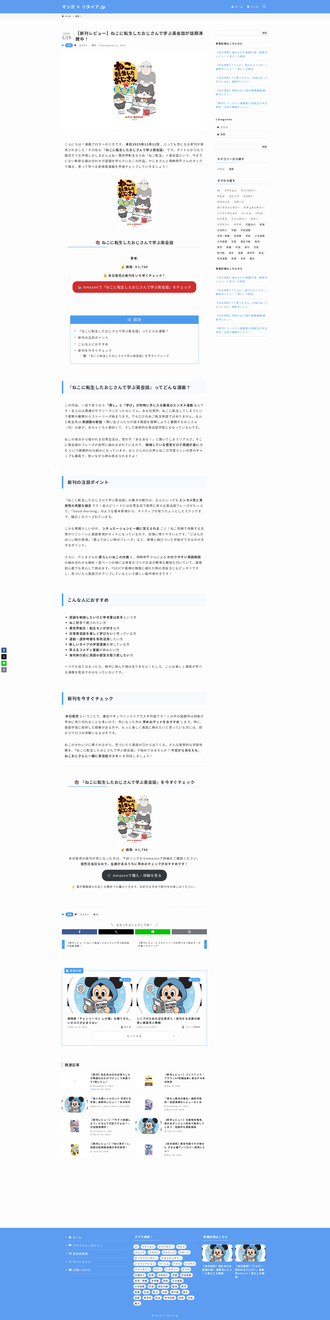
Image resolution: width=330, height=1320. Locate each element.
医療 (262, 224)
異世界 (251, 252)
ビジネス (222, 218)
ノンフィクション (227, 213)
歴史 (231, 252)
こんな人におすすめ (93, 344)
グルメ (221, 196)
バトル (259, 213)
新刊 (94, 45)
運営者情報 (80, 1254)
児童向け (251, 224)
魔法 (252, 258)
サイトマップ (81, 1262)
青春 (233, 258)
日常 (256, 247)
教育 (219, 247)
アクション (230, 190)
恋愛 (233, 241)
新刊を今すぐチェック (95, 350)
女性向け (222, 230)
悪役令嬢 (246, 241)
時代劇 (221, 252)
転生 (261, 252)
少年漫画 (222, 241)
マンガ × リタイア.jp (84, 7)
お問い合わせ (81, 1270)
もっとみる (134, 1036)
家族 (248, 235)
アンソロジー (248, 190)
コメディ (83, 45)
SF (218, 190)
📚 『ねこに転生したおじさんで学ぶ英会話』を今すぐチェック (126, 356)
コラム (224, 127)
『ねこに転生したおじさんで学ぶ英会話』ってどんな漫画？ (123, 331)
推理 (257, 241)
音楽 (243, 258)
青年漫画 (222, 258)
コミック (234, 196)
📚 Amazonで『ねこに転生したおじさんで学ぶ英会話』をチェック (134, 287)
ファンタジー (238, 218)
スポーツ (239, 201)
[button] (79, 931)
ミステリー (223, 224)
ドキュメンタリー (254, 207)
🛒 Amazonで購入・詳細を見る (134, 875)
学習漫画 (246, 230)
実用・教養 (223, 235)
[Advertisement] (165, 1204)
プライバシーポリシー (87, 1245)
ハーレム (246, 213)
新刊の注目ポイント (93, 337)
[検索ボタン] (264, 6)
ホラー (254, 218)
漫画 (69, 45)
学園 (233, 230)
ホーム (77, 1237)
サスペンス (223, 201)
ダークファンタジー (228, 207)
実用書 (237, 235)
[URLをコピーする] (189, 931)
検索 (264, 33)
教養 (228, 247)
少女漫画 (260, 235)
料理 (237, 247)
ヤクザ (237, 224)
